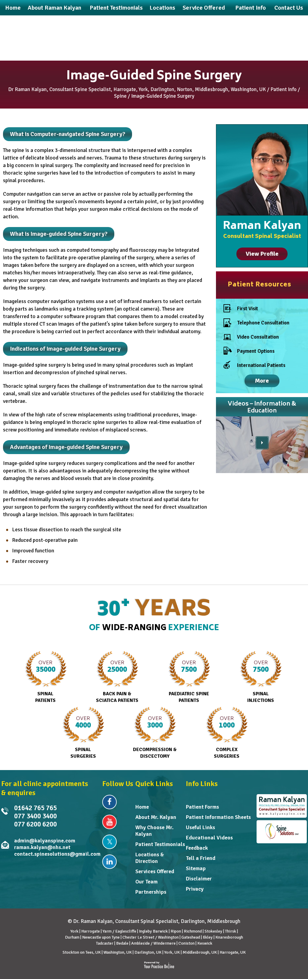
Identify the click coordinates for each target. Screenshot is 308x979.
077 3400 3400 (35, 816)
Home (142, 807)
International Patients (261, 365)
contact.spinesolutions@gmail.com (57, 854)
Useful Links (200, 827)
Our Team (146, 881)
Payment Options (256, 351)
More (262, 380)
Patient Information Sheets (218, 817)
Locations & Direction (149, 857)
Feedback (197, 848)
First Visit (247, 308)
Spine (120, 96)
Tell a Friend (200, 858)
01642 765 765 (35, 808)
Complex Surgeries (226, 737)
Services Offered (154, 871)
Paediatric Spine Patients (189, 681)
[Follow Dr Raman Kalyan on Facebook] (109, 802)
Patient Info (283, 89)
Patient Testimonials (160, 844)
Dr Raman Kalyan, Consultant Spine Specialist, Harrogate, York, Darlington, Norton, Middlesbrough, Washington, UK (137, 89)
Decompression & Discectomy (155, 737)
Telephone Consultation (263, 323)
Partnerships (150, 892)
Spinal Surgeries (83, 737)
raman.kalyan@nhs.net (42, 847)
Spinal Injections (260, 681)
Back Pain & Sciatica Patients (117, 681)
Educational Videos (209, 837)
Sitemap (196, 868)
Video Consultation (258, 337)
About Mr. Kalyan (155, 817)
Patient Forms (202, 807)
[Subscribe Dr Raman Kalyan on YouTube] (109, 822)
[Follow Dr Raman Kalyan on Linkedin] (109, 861)
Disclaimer (199, 878)
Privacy (195, 889)
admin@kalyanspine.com (44, 840)
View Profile (262, 253)
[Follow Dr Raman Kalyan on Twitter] (109, 841)
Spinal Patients (45, 681)
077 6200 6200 (35, 824)
